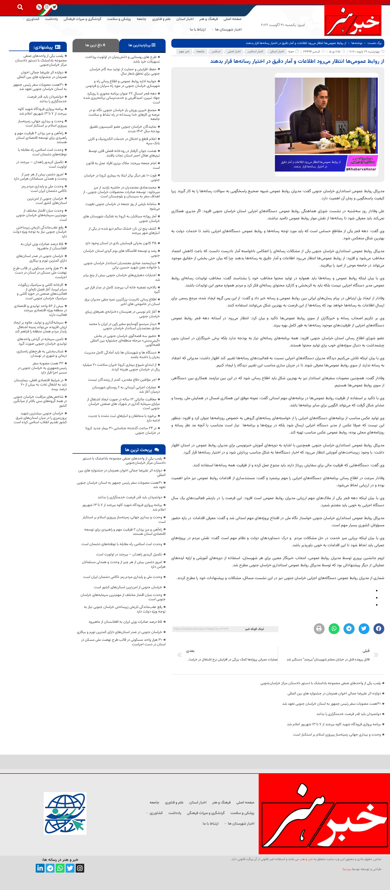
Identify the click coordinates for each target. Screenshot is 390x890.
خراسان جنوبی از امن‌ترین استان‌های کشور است (128, 587)
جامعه (200, 51)
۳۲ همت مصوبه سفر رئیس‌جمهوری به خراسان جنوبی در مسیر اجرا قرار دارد (42, 368)
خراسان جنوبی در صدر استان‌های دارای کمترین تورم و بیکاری (119, 632)
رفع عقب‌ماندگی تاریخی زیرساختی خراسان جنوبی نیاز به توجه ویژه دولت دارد (125, 609)
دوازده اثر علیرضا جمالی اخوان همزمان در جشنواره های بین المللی (334, 693)
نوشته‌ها (356, 43)
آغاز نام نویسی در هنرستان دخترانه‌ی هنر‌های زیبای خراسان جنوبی (122, 314)
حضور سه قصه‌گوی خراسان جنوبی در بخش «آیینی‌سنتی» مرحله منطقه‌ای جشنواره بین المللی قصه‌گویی (125, 340)
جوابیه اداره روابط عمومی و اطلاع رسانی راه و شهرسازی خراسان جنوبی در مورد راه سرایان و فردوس (123, 84)
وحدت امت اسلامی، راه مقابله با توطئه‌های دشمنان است (121, 544)
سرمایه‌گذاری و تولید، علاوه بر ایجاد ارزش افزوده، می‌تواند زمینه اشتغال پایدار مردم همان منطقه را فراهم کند (40, 327)
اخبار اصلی (234, 51)
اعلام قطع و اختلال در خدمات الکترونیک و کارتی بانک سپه (124, 141)
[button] (20, 7)
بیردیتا (347, 869)
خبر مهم (184, 51)
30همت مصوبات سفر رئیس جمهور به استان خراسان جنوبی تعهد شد (331, 704)
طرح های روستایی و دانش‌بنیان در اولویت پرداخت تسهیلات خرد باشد (122, 59)
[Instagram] (47, 7)
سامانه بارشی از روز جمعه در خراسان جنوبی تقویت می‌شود (122, 206)
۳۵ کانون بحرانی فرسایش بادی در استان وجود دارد (120, 243)
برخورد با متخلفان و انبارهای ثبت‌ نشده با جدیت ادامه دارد (124, 418)
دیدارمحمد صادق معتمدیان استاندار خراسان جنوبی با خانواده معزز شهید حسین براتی (122, 265)
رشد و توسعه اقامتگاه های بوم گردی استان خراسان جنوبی (121, 253)
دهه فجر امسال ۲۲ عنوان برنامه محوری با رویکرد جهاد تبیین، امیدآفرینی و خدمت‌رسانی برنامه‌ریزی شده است (121, 98)
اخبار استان (277, 51)
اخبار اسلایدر (255, 51)
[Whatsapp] (60, 868)
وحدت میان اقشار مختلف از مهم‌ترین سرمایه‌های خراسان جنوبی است (123, 597)
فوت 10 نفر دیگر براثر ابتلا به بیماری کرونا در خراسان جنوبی (122, 178)
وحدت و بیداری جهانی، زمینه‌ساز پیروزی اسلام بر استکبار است (337, 735)
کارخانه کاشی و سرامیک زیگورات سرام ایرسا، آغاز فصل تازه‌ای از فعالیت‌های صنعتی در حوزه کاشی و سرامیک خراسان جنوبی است (42, 291)
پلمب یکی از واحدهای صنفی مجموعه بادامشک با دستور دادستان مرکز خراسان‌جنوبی (320, 683)
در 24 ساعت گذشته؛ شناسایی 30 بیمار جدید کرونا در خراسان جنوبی (122, 430)
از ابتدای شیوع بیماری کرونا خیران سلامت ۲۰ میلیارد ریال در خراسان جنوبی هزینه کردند (121, 367)
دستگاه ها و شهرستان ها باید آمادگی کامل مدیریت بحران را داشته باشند (122, 355)
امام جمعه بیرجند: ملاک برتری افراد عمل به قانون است (123, 165)
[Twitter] (70, 868)
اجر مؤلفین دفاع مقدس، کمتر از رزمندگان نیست (122, 380)
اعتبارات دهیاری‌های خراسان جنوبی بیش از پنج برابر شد (121, 277)
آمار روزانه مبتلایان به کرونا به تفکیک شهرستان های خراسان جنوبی (121, 219)
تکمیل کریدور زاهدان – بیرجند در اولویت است (129, 554)
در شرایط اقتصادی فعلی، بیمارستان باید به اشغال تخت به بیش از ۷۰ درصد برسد (40, 384)
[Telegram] (50, 868)
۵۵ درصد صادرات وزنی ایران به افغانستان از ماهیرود (125, 622)
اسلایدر (216, 51)
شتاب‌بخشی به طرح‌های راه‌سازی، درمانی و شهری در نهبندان (41, 354)
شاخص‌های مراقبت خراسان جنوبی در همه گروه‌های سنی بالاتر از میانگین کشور (40, 401)
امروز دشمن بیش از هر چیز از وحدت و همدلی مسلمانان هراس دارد (124, 564)
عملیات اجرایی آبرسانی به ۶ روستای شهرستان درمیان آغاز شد (126, 390)
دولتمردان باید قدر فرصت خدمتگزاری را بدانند (348, 714)
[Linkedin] (40, 868)
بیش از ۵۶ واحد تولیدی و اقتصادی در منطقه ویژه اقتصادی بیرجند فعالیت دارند (40, 310)
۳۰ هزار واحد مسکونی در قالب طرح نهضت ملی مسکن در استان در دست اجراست (123, 642)
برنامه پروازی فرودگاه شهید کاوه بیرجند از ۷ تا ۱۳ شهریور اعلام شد (334, 724)
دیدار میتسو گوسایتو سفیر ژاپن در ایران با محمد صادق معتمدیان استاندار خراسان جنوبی (124, 326)
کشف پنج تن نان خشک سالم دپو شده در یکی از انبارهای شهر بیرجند (124, 231)
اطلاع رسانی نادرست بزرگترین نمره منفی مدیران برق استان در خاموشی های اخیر (122, 302)
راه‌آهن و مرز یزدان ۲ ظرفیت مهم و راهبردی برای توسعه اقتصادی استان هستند (125, 532)
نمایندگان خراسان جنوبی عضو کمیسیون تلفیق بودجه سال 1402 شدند (125, 129)
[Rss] (39, 7)
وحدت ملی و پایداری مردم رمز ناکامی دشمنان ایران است (122, 577)
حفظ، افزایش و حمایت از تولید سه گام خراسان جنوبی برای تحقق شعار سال (125, 72)
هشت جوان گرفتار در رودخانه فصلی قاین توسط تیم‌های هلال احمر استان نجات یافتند (124, 153)
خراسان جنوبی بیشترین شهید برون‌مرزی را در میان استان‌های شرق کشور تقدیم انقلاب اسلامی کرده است (40, 418)
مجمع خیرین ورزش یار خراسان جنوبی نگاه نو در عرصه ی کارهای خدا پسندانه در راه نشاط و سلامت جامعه (124, 114)
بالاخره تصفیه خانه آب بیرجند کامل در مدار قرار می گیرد (122, 290)
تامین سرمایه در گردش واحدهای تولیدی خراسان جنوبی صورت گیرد (42, 341)
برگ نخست (374, 43)
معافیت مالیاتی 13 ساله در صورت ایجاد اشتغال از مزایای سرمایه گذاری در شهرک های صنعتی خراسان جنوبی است (123, 404)
